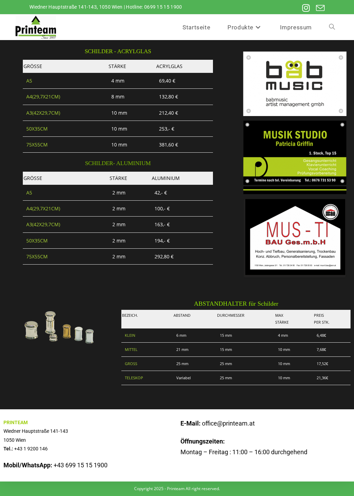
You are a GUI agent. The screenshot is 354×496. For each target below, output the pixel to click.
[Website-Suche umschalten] (332, 27)
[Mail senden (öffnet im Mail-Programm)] (318, 8)
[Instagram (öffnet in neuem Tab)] (304, 8)
